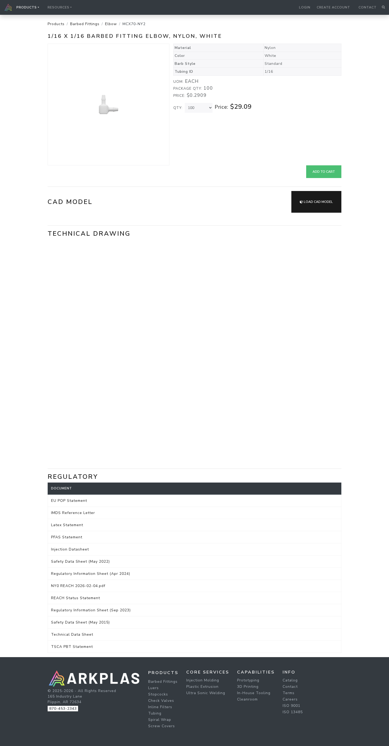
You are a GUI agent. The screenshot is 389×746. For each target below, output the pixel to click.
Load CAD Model (318, 202)
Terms (289, 692)
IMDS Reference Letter (73, 512)
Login (304, 7)
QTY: (178, 107)
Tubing (154, 713)
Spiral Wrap (159, 719)
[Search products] (383, 7)
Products (56, 23)
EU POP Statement (69, 500)
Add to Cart (324, 172)
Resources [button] (58, 7)
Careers (290, 699)
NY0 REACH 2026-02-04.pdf (78, 585)
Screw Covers (161, 726)
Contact (368, 7)
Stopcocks (158, 694)
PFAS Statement (66, 537)
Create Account (333, 7)
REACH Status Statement (75, 598)
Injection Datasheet (70, 549)
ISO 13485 (293, 712)
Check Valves (161, 700)
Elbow (111, 23)
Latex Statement (67, 524)
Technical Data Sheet (72, 634)
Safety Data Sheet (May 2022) (80, 561)
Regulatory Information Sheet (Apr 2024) (90, 573)
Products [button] (26, 7)
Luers (153, 687)
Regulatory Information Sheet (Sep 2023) (91, 610)
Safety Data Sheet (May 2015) (80, 622)
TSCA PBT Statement (72, 646)
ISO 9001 (291, 705)
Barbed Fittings (84, 23)
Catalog (290, 680)
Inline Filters (160, 706)
